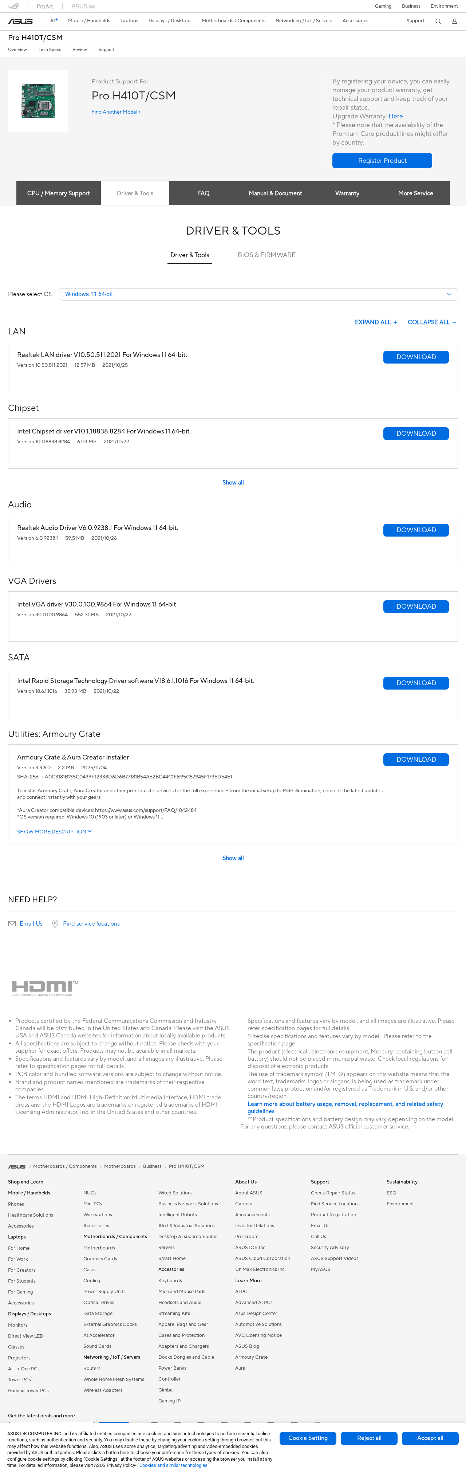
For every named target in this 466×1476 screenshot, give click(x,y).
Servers (166, 1248)
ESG (391, 1193)
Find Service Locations (335, 1204)
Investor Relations (254, 1226)
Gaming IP (169, 1401)
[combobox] (258, 294)
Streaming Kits (174, 1313)
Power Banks (172, 1368)
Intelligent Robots (177, 1215)
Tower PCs (19, 1380)
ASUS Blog (247, 1346)
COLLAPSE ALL (429, 322)
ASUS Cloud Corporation (262, 1258)
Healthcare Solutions (30, 1215)
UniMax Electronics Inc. (260, 1269)
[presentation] (12, 924)
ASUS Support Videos (335, 1258)
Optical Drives (98, 1303)
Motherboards (99, 1248)
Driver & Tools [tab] (135, 193)
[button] (383, 6)
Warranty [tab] (347, 193)
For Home (18, 1248)
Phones (16, 1204)
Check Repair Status (333, 1193)
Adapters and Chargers (183, 1346)
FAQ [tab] (203, 193)
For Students (22, 1281)
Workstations (97, 1215)
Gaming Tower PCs (28, 1391)
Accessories (21, 1226)
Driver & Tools (189, 255)
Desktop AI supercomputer (187, 1237)
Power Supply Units (104, 1292)
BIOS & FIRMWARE (267, 255)
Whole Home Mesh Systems (113, 1379)
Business (411, 6)
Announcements (252, 1215)
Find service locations (91, 923)
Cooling (91, 1281)
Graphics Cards (100, 1259)
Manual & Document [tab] (275, 193)
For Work (18, 1259)
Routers (91, 1368)
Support (106, 49)
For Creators (22, 1270)
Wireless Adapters (103, 1390)
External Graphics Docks (110, 1324)
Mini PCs (92, 1204)
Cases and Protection (181, 1335)
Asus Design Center (256, 1313)
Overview (17, 49)
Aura (240, 1368)
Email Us (31, 923)
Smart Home (172, 1258)
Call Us (318, 1237)
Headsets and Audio (180, 1303)
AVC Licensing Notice (258, 1335)
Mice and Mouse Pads (181, 1292)
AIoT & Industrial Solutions (186, 1226)
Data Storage (97, 1313)
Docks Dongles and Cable (186, 1357)
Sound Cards (97, 1346)
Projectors (19, 1358)
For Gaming (20, 1292)
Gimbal (166, 1390)
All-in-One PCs (24, 1369)
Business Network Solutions (188, 1204)
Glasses (16, 1347)
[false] (382, 160)
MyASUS (321, 1269)
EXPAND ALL (373, 322)
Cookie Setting (308, 1438)
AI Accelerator (99, 1335)
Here (395, 116)
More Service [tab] (415, 193)
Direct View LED (25, 1336)
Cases (89, 1270)
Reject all (369, 1438)
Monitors (18, 1325)
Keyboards (170, 1281)
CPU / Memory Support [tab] (58, 193)
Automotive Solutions (258, 1324)
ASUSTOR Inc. (250, 1248)
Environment (444, 6)
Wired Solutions (175, 1193)
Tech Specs (50, 49)
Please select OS (30, 294)
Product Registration (333, 1215)
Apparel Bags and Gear (183, 1324)
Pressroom (246, 1237)
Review (79, 49)
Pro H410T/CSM (35, 38)
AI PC (241, 1292)
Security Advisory (330, 1248)
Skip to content (12, 22)
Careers (243, 1204)
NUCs (89, 1193)
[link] (20, 21)
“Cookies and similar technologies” (173, 1465)
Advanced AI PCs (254, 1303)
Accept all (430, 1438)
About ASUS (248, 1193)
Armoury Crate (251, 1357)
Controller (169, 1379)
